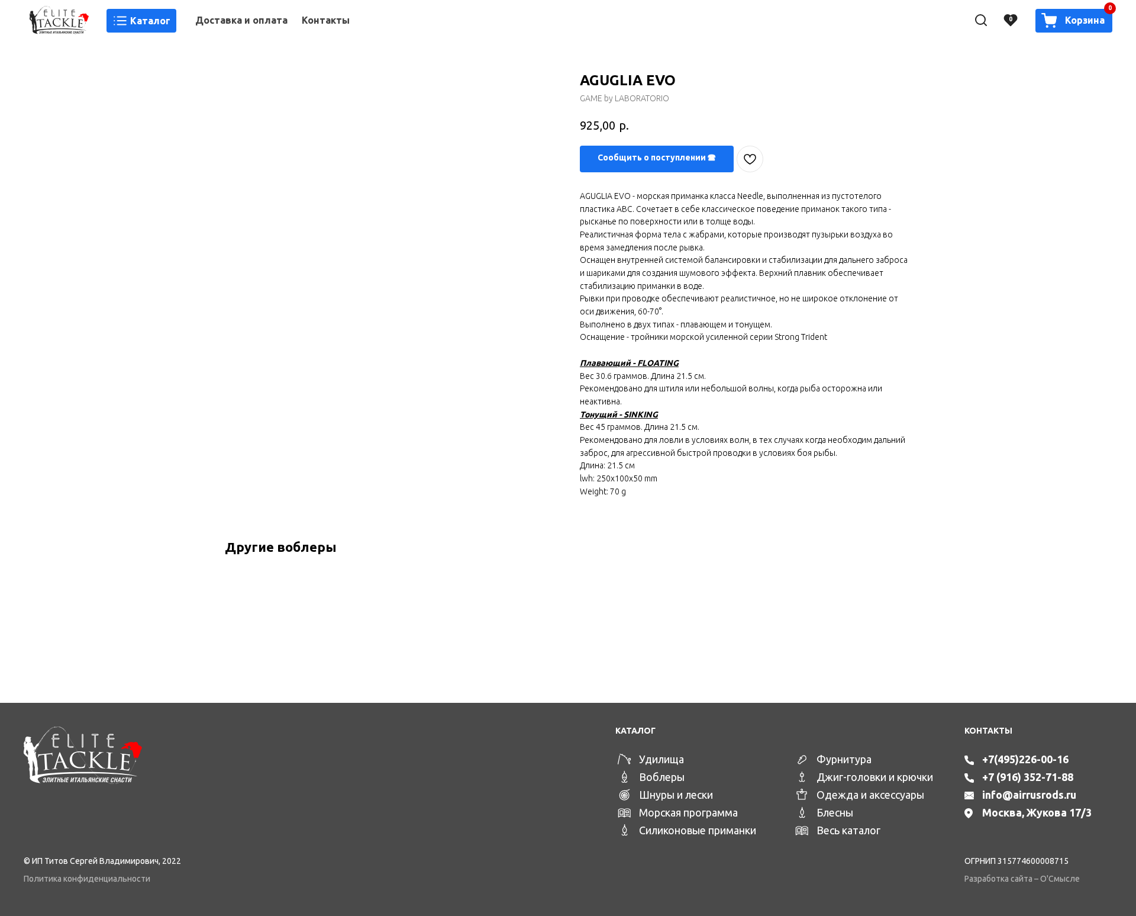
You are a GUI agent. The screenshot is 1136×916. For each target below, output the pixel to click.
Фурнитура (844, 759)
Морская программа (688, 812)
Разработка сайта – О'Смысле (1022, 878)
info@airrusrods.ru (1029, 795)
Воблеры (662, 777)
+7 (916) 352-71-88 (1027, 777)
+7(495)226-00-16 (1025, 759)
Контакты (326, 20)
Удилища (661, 759)
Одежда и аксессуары (870, 795)
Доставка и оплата (241, 20)
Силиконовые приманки (697, 830)
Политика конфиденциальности (87, 878)
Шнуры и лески (676, 795)
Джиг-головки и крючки (874, 777)
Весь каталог (848, 830)
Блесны (834, 812)
